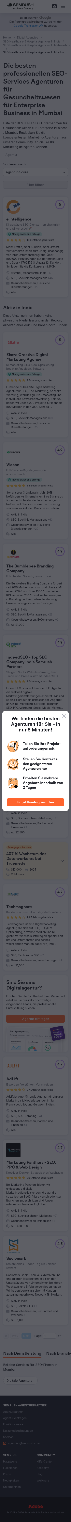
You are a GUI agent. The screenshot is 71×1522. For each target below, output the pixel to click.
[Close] (64, 716)
